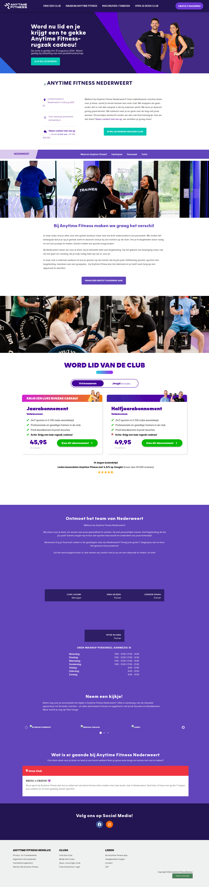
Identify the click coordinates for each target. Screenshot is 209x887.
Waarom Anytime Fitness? (93, 154)
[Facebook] (99, 824)
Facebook (156, 852)
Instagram (148, 852)
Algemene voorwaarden (24, 859)
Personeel (132, 154)
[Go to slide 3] (107, 733)
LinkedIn (140, 852)
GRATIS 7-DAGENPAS (189, 6)
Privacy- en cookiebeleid (25, 855)
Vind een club (66, 855)
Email (54, 134)
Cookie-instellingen (182, 876)
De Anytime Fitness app (116, 855)
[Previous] (26, 727)
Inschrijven (116, 154)
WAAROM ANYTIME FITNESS (81, 6)
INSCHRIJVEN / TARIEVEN (116, 6)
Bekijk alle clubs (67, 859)
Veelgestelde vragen (115, 859)
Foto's (144, 154)
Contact (109, 863)
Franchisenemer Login (69, 867)
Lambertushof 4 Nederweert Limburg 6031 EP (58, 102)
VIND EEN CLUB (52, 6)
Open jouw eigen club (70, 863)
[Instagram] (109, 824)
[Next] (183, 727)
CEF (107, 867)
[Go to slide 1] (100, 733)
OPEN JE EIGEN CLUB (146, 6)
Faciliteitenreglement (23, 863)
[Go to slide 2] (104, 733)
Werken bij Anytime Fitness (25, 867)
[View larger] (40, 727)
